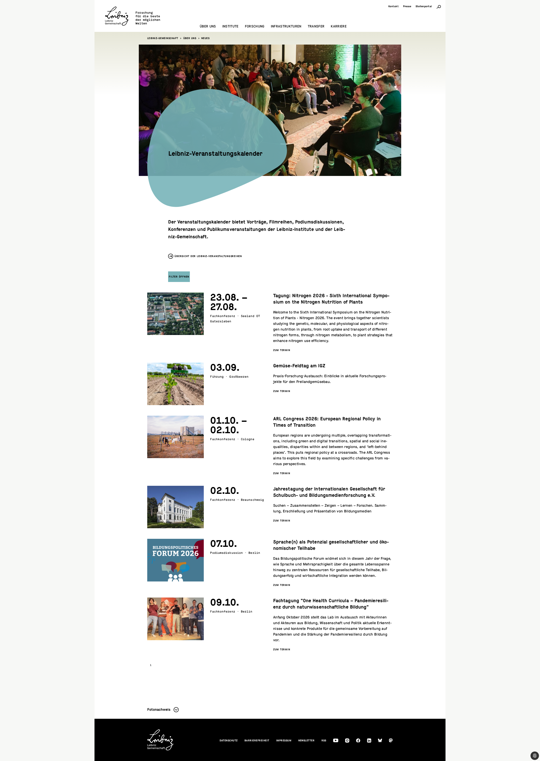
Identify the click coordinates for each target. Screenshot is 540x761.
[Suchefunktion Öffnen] (438, 6)
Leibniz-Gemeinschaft (162, 38)
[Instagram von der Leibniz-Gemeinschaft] (347, 740)
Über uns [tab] (208, 26)
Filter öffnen (179, 276)
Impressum (284, 740)
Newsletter (306, 740)
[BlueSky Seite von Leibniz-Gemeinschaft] (380, 740)
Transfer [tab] (316, 26)
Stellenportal (424, 6)
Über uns (189, 38)
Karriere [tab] (339, 26)
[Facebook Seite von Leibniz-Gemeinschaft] (358, 740)
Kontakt (393, 6)
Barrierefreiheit (256, 740)
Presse (407, 6)
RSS (324, 740)
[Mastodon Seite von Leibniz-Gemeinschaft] (391, 740)
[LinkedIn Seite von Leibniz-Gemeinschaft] (369, 740)
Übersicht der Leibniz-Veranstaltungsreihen (208, 256)
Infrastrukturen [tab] (286, 26)
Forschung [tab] (255, 26)
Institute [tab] (230, 26)
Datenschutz (229, 740)
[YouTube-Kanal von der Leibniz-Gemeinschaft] (335, 740)
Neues (205, 38)
